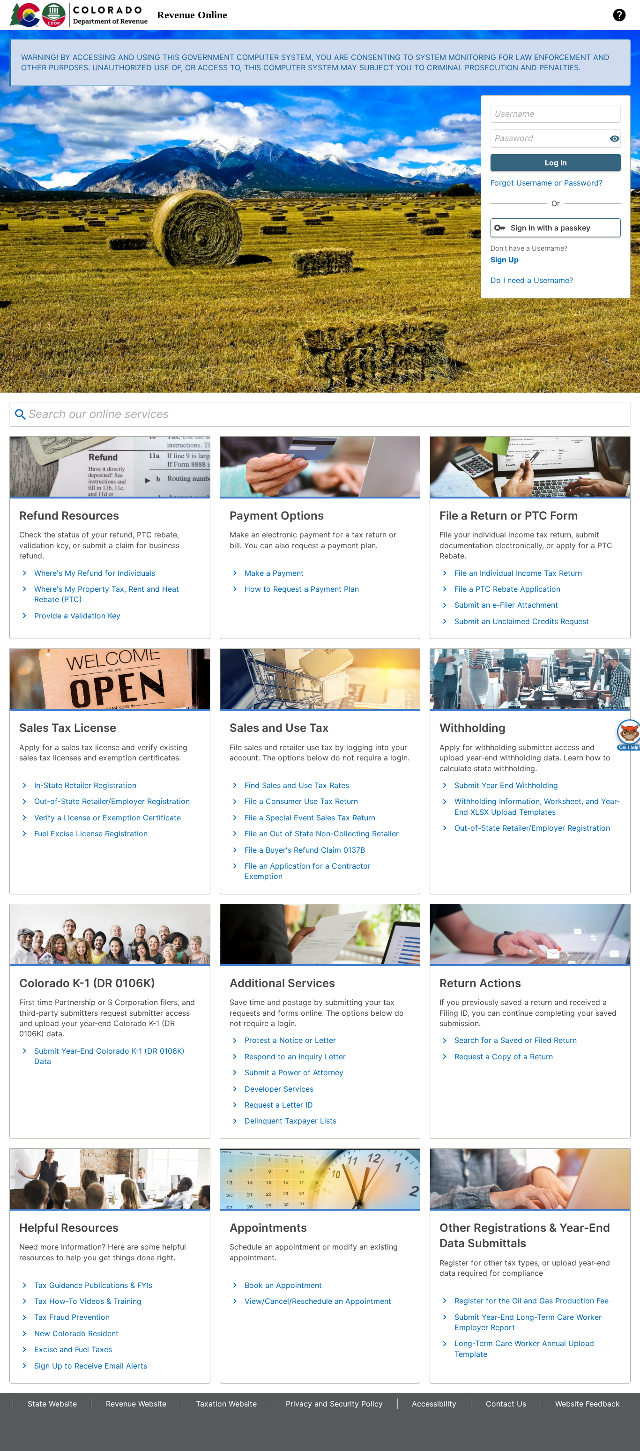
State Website (52, 1403)
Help (619, 15)
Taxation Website (226, 1403)
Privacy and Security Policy (334, 1403)
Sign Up (505, 259)
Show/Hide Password (615, 139)
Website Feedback (587, 1403)
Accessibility (434, 1403)
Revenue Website (136, 1403)
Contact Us (506, 1403)
